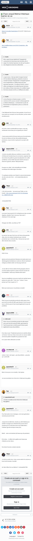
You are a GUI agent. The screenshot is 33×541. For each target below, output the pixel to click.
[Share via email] (21, 527)
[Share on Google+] (7, 527)
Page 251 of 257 (17, 21)
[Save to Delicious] (13, 527)
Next (27, 21)
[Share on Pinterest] (24, 527)
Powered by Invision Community (16, 538)
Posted (13, 27)
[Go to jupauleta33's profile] (3, 248)
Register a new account (16, 496)
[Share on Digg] (10, 527)
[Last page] (31, 21)
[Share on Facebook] (5, 527)
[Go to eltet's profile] (3, 296)
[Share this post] (30, 27)
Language (12, 536)
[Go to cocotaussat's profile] (3, 350)
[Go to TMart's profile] (3, 186)
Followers (15, 514)
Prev (5, 21)
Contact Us (21, 536)
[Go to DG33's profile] (3, 26)
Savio (3, 18)
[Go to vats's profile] (3, 124)
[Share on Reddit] (16, 527)
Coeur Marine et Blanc (22, 18)
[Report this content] (28, 27)
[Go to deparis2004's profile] (3, 149)
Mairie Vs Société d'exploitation (10, 31)
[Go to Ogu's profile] (3, 41)
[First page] (2, 21)
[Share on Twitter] (2, 527)
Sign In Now (16, 507)
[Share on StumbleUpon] (18, 527)
